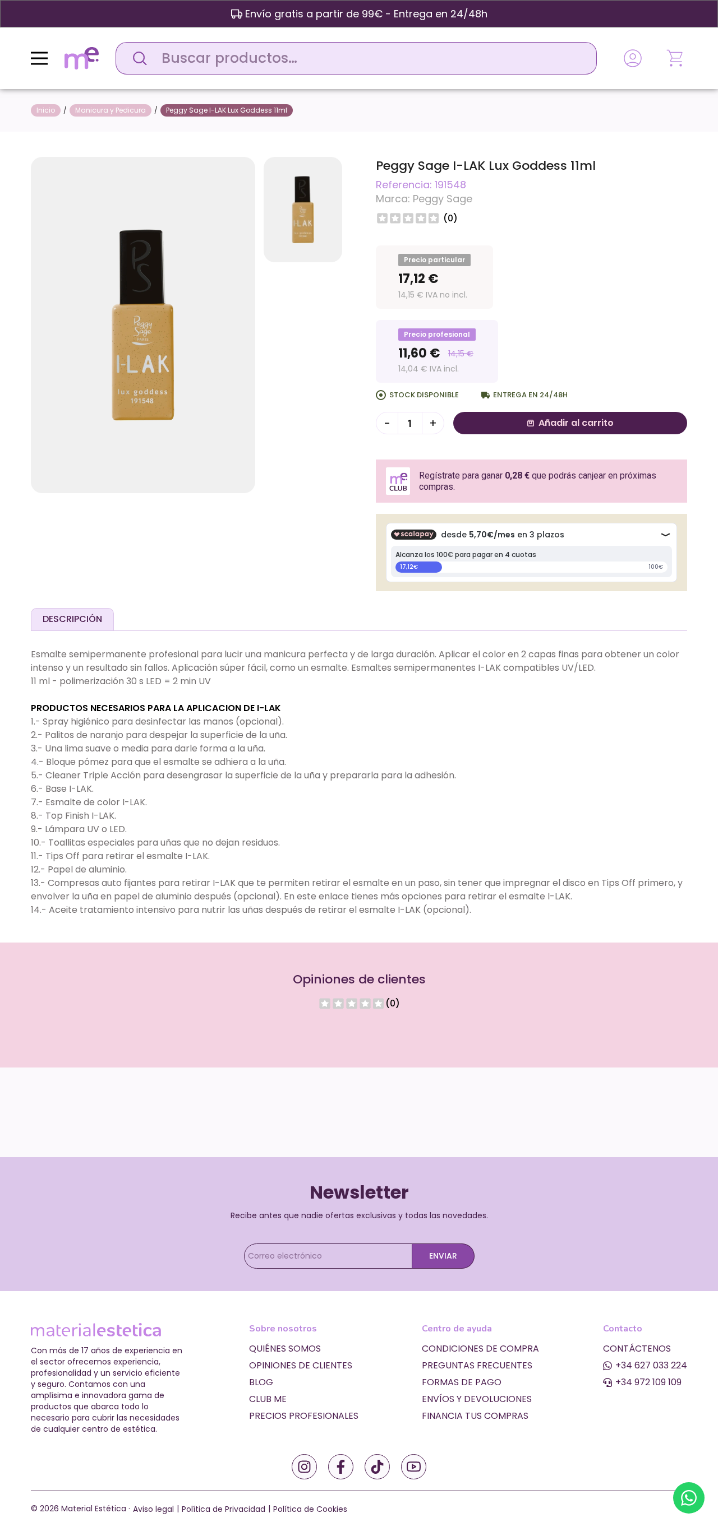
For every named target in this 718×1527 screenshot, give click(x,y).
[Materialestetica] (82, 57)
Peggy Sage (442, 199)
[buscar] (137, 58)
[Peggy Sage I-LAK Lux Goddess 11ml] (143, 324)
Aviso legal (153, 1509)
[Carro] (676, 58)
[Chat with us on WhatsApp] (689, 1498)
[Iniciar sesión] (632, 58)
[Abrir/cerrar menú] (39, 58)
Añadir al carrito (576, 422)
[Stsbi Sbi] (304, 1466)
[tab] (72, 619)
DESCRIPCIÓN (72, 618)
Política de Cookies (310, 1509)
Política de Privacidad (223, 1509)
